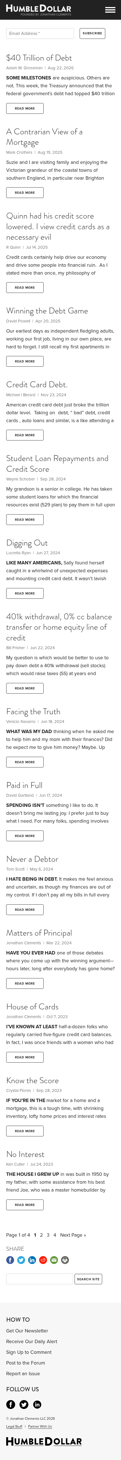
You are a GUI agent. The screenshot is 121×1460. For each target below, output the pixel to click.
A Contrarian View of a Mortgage (44, 136)
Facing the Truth (33, 711)
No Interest (25, 1154)
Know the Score (32, 1080)
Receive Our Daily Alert (31, 1342)
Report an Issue (23, 1374)
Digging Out (27, 543)
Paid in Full (24, 785)
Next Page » (73, 1235)
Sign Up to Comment (28, 1352)
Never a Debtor (32, 859)
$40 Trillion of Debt (39, 58)
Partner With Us (40, 1426)
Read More (25, 108)
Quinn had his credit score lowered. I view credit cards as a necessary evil (58, 226)
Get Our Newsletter (27, 1331)
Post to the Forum (25, 1363)
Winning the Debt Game (47, 310)
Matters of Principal (39, 933)
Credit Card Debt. (37, 384)
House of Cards (32, 1006)
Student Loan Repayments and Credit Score (57, 463)
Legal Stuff (14, 1426)
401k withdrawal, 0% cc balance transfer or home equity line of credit (59, 627)
